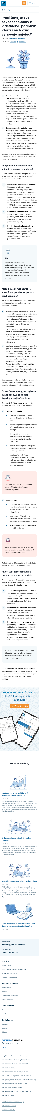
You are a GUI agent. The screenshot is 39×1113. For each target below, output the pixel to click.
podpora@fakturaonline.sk (13, 945)
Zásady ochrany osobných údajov (13, 1102)
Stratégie (7, 10)
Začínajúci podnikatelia (9, 977)
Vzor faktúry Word (7, 1060)
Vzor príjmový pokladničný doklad (12, 1087)
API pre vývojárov (7, 999)
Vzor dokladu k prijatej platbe (10, 1075)
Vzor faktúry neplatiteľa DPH (10, 1091)
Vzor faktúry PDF (23, 1064)
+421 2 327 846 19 (10, 952)
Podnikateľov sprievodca (10, 995)
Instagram (5, 1028)
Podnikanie (13, 38)
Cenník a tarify (6, 965)
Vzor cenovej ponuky (8, 1095)
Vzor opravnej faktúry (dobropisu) (11, 1079)
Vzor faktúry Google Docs (9, 1064)
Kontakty (4, 1014)
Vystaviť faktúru (21, 706)
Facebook (22, 42)
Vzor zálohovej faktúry (8, 1068)
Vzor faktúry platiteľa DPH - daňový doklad (14, 1083)
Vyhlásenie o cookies (9, 1106)
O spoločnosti (6, 1010)
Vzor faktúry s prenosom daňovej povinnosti (15, 1072)
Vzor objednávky (26, 1075)
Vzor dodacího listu (25, 1091)
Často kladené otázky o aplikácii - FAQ (14, 969)
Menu (34, 3)
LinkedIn (13, 42)
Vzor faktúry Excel (25, 1056)
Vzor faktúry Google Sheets (22, 1060)
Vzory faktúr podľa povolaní (10, 1056)
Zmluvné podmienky (8, 1110)
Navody (4, 991)
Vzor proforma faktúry (29, 1079)
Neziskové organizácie (9, 973)
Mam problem (6, 987)
